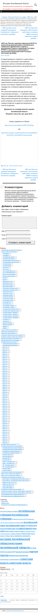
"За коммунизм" (6, 264)
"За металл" (5, 267)
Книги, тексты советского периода (10, 473)
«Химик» (4, 326)
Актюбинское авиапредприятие (11, 451)
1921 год (4, 361)
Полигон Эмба (6, 468)
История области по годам (17, 17)
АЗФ (1, 511)
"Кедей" (4, 277)
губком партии (10, 536)
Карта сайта (4, 501)
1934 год (4, 406)
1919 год (4, 354)
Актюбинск (9, 511)
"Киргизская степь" (7, 281)
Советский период (7, 486)
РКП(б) (7, 531)
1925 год (4, 375)
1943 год (4, 437)
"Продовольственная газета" (10, 288)
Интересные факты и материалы (10, 338)
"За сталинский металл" (9, 271)
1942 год (4, 433)
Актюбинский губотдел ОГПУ (19, 519)
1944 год (4, 440)
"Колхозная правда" (8, 284)
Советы (16, 531)
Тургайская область (30, 531)
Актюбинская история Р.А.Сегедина (11, 250)
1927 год (4, 382)
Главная (4, 17)
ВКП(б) (23, 528)
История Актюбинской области (16, 3)
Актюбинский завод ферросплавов (12, 447)
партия (34, 551)
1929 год (4, 388)
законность (19, 536)
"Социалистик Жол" (7, 295)
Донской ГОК (5, 458)
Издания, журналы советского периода (12, 335)
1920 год (4, 357)
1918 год (4, 350)
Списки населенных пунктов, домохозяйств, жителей (16, 491)
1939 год (4, 423)
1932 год (4, 399)
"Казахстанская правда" (9, 274)
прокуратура (13, 555)
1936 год (4, 413)
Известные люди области (8, 331)
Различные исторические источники (11, 477)
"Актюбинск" (6, 253)
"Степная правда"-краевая (9, 312)
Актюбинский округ (15, 525)
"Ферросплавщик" (7, 323)
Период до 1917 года (8, 482)
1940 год (4, 427)
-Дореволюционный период (10, 343)
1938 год (4, 420)
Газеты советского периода (9, 251)
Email (3, 235)
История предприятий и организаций (11, 446)
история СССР (10, 552)
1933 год (4, 402)
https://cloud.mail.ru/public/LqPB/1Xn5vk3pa (19, 125)
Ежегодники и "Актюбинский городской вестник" (15, 479)
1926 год (4, 378)
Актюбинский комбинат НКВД (15, 522)
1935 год (4, 409)
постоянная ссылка (16, 165)
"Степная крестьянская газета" (11, 309)
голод (23, 533)
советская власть (20, 563)
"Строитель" (5, 319)
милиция (19, 552)
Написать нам (5, 503)
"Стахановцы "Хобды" (8, 305)
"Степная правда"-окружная (10, 316)
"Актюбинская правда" (8, 257)
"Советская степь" (7, 291)
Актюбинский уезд (11, 529)
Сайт (3, 239)
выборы (13, 533)
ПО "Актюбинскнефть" (8, 465)
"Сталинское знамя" (8, 298)
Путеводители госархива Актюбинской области (14, 504)
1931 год (4, 395)
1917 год (4, 347)
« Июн (2, 596)
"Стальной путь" (7, 302)
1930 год (4, 392)
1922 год (4, 364)
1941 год (4, 430)
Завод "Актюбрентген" (8, 461)
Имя (3, 231)
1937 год (4, 416)
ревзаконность (5, 559)
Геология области (7, 454)
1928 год (4, 385)
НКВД (34, 529)
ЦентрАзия (4, 600)
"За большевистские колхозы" (10, 260)
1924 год (4, 371)
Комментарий (7, 215)
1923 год (30, 17)
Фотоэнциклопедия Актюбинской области (12, 494)
